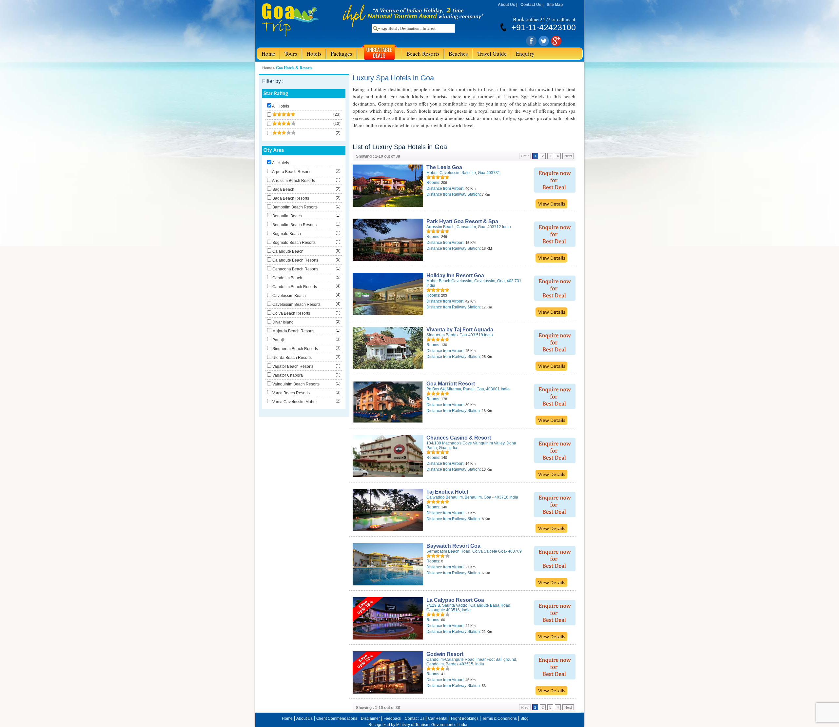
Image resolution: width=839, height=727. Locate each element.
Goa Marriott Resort (450, 383)
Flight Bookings (464, 718)
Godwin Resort (444, 654)
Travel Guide (492, 53)
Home (268, 53)
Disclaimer (370, 718)
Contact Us (530, 4)
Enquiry (525, 53)
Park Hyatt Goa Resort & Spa (462, 221)
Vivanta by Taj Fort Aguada (459, 329)
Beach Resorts (422, 53)
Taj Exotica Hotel (447, 492)
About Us (506, 4)
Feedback (392, 718)
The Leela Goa (444, 167)
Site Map (555, 4)
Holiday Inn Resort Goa (455, 275)
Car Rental (437, 718)
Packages (341, 53)
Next (568, 156)
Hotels (314, 53)
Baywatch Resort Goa (453, 546)
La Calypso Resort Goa (455, 600)
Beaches (458, 53)
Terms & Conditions (499, 718)
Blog (524, 718)
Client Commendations (336, 718)
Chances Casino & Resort (458, 438)
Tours (290, 53)
